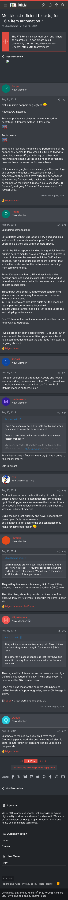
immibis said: (11, 637)
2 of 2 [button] (43, 761)
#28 (64, 731)
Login (5, 862)
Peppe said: (11, 419)
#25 (64, 490)
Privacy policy (29, 883)
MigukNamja (11, 26)
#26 (64, 551)
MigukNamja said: (14, 558)
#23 (64, 372)
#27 (64, 631)
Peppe (8, 700)
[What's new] (56, 5)
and (19, 606)
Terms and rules (11, 883)
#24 (64, 412)
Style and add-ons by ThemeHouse (27, 895)
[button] (5, 5)
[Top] (55, 883)
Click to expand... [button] (34, 449)
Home (5, 840)
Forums (6, 846)
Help (41, 883)
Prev (32, 761)
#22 (64, 225)
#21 (64, 99)
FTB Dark (8, 878)
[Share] (58, 99)
